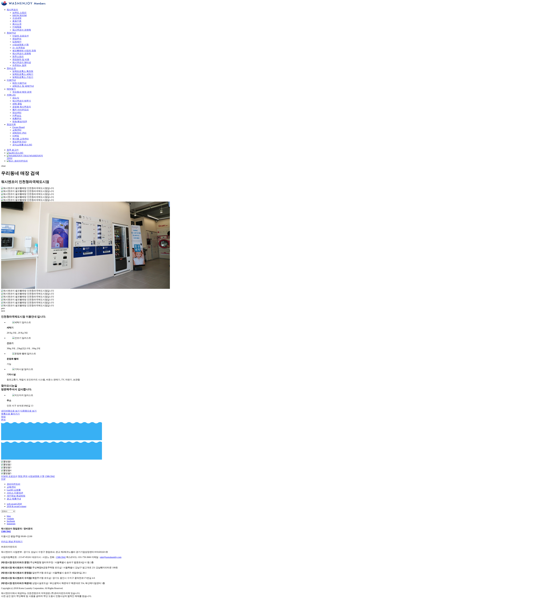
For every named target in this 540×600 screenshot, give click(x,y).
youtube (10, 518)
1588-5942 (6, 531)
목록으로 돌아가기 (10, 414)
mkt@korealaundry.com (110, 557)
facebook (11, 521)
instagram (11, 523)
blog (9, 516)
